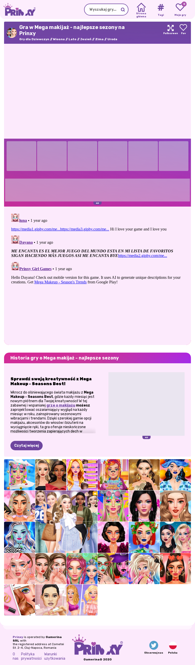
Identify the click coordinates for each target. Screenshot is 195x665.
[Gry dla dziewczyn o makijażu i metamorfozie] (82, 474)
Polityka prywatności (31, 656)
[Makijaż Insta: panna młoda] (19, 599)
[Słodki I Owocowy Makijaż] (175, 474)
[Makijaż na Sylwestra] (50, 474)
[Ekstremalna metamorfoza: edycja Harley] (144, 568)
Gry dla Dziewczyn (34, 39)
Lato (72, 39)
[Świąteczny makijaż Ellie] (144, 537)
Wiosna (59, 39)
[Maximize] (170, 32)
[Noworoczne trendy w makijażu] (113, 537)
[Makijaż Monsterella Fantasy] (19, 537)
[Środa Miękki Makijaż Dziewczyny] (144, 506)
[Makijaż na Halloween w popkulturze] (175, 537)
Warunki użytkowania (54, 656)
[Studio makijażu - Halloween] (113, 568)
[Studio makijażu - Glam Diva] (175, 506)
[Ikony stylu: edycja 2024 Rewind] (19, 474)
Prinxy (18, 637)
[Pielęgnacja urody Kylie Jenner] (50, 599)
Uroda (112, 39)
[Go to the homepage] (18, 9)
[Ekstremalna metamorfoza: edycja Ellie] (82, 599)
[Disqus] (97, 275)
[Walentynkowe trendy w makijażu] (175, 568)
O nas (16, 656)
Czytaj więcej (26, 445)
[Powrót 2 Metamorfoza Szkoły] (19, 568)
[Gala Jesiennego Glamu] (144, 474)
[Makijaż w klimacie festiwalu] (113, 506)
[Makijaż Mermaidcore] (82, 568)
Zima (99, 39)
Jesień (85, 39)
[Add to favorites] (183, 32)
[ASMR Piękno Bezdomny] (113, 474)
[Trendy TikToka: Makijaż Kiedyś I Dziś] (19, 506)
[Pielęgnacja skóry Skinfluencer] (50, 568)
